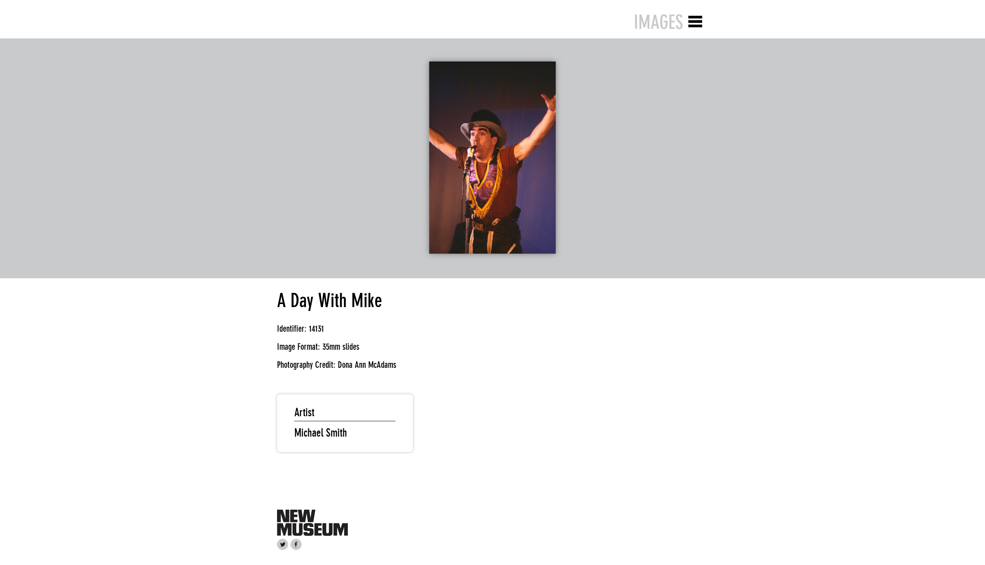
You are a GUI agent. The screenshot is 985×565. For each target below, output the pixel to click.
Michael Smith (320, 432)
